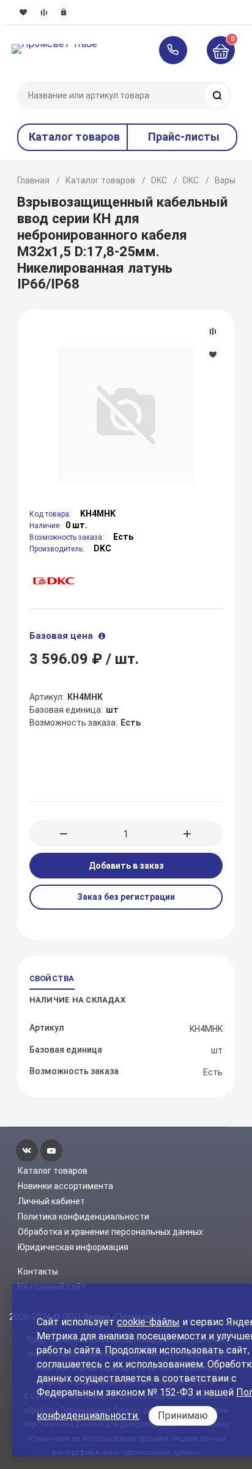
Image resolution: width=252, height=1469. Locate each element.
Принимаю (183, 1415)
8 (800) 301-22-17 (179, 50)
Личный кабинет (51, 1201)
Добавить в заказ (126, 866)
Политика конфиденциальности (83, 1216)
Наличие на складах (77, 999)
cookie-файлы (148, 1322)
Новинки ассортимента (65, 1186)
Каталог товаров (100, 180)
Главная (33, 180)
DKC (159, 180)
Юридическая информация (73, 1247)
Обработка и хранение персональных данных (110, 1232)
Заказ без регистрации (126, 897)
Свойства (52, 978)
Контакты (38, 1271)
